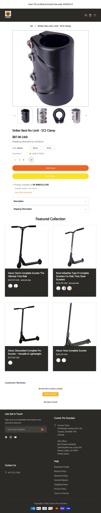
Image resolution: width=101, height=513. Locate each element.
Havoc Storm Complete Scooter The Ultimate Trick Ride (26, 275)
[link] (86, 15)
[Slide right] (86, 115)
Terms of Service (61, 493)
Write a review (50, 394)
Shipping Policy (61, 484)
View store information (23, 192)
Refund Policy (60, 471)
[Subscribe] (42, 429)
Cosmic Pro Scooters (58, 503)
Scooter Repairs (61, 480)
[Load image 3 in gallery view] (59, 116)
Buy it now (50, 176)
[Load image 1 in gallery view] (25, 116)
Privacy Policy (60, 489)
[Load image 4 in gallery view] (76, 116)
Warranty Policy (61, 476)
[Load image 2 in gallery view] (42, 116)
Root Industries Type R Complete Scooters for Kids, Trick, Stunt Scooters (72, 276)
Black (35, 148)
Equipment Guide (61, 467)
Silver (49, 148)
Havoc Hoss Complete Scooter (71, 350)
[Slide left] (14, 115)
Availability (17, 154)
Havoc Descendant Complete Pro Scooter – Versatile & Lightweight (24, 352)
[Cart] (90, 15)
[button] (95, 15)
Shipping (16, 141)
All (31, 26)
